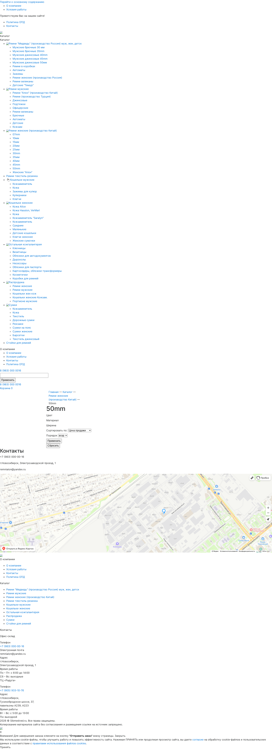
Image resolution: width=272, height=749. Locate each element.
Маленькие (19, 229)
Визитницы (19, 252)
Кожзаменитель (22, 183)
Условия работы (16, 9)
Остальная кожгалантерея (22, 612)
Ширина (51, 425)
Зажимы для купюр (25, 191)
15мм (16, 141)
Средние (18, 225)
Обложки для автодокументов (32, 255)
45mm (16, 164)
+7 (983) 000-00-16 (12, 646)
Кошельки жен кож (24, 293)
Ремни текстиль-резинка (22, 600)
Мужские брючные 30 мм (29, 47)
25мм (16, 149)
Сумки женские (22, 331)
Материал (52, 420)
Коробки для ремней (25, 278)
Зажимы (18, 73)
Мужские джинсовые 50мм (30, 62)
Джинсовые (20, 100)
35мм (16, 157)
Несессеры (19, 263)
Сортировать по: (56, 430)
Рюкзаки (18, 323)
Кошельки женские (18, 608)
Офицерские (20, 107)
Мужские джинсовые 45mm (30, 58)
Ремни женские (22, 286)
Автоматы (19, 70)
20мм (16, 145)
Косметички (20, 274)
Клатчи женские (23, 236)
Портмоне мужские (25, 301)
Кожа (16, 187)
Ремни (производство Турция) (32, 96)
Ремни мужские (22, 289)
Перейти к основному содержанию (22, 1)
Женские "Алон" (22, 172)
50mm (16, 168)
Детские (18, 123)
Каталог (67, 391)
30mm (16, 153)
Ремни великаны (23, 81)
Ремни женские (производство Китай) (30, 597)
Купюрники (19, 195)
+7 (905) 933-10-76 (12, 690)
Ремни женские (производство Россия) (37, 77)
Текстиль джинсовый (26, 339)
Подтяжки (19, 104)
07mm (16, 134)
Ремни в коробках (24, 66)
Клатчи (17, 199)
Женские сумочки (24, 240)
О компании (13, 5)
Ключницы (19, 248)
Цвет (49, 415)
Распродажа (14, 616)
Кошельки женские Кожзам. (30, 297)
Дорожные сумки (23, 320)
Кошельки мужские (18, 604)
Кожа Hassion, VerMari (26, 210)
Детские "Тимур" (23, 85)
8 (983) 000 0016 (10, 370)
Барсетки (19, 335)
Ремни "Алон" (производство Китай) (35, 92)
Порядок (51, 435)
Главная (54, 391)
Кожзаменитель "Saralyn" (28, 217)
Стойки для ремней (18, 623)
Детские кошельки (24, 233)
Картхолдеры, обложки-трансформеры (37, 270)
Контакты (12, 25)
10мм (16, 138)
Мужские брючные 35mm (28, 51)
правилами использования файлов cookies (59, 743)
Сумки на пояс (22, 327)
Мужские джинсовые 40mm (30, 54)
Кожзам (17, 126)
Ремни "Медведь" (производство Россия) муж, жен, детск (42, 589)
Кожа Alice (19, 206)
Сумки (10, 619)
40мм (16, 160)
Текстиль (18, 316)
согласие (198, 739)
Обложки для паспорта (27, 267)
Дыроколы (19, 259)
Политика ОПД (15, 22)
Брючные (18, 115)
